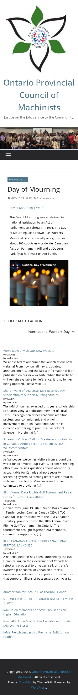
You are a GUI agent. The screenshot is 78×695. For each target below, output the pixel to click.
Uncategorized (17, 179)
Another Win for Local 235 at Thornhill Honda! (35, 592)
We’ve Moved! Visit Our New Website (28, 351)
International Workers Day (49, 331)
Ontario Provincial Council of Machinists (39, 95)
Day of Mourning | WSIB (26, 208)
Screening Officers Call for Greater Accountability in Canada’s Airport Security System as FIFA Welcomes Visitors (37, 443)
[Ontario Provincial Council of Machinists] (39, 130)
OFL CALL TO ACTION (25, 321)
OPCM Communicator (41, 198)
